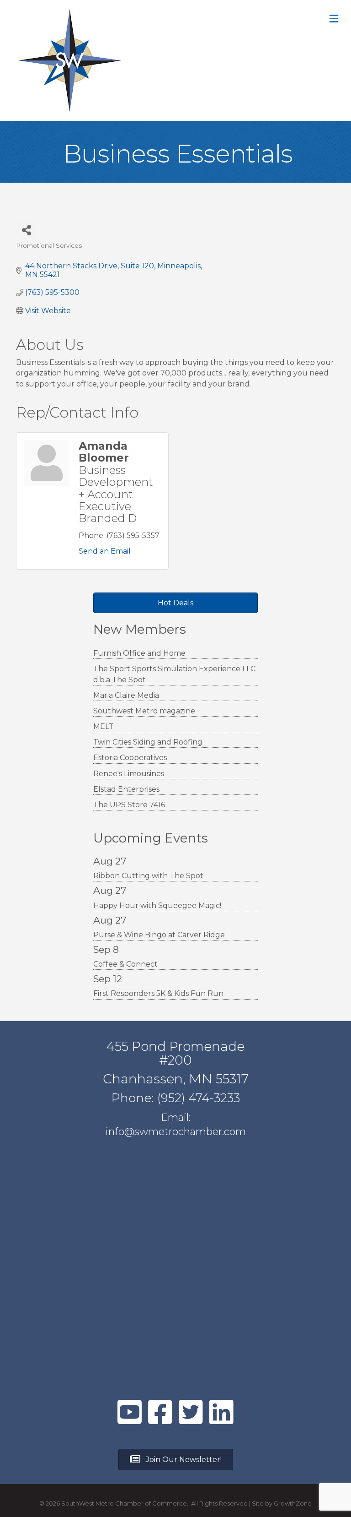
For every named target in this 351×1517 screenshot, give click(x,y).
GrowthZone (293, 1503)
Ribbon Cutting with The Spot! (149, 875)
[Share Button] (26, 229)
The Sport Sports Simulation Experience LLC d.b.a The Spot (174, 674)
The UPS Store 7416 (129, 804)
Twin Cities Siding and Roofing (147, 742)
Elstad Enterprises (126, 789)
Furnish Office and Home (139, 653)
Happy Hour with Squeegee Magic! (157, 905)
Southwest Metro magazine (144, 711)
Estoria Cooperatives (130, 757)
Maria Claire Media (126, 695)
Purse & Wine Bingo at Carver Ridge (159, 934)
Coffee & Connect (125, 964)
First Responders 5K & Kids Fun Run (158, 993)
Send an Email (105, 551)
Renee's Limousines (128, 773)
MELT (103, 726)
